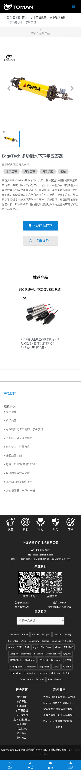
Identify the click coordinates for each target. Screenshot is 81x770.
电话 (30, 767)
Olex (23, 640)
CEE (19, 647)
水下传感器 (22, 715)
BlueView (16, 673)
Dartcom (57, 634)
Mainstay (55, 673)
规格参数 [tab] (10, 407)
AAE (27, 647)
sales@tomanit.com (43, 554)
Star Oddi (13, 640)
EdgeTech (44, 666)
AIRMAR (68, 647)
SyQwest (67, 653)
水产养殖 (22, 701)
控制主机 (22, 728)
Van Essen (46, 647)
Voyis (35, 647)
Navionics (30, 660)
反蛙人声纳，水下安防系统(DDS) (58, 715)
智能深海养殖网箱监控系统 (58, 709)
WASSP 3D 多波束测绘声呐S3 (59, 696)
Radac (25, 634)
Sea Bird (38, 653)
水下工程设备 (38, 17)
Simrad (45, 640)
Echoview (34, 640)
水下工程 (11, 171)
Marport (46, 634)
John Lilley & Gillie (62, 640)
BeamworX (56, 660)
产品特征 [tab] (10, 394)
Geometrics (30, 666)
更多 (57, 727)
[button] (9, 88)
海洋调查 (47, 171)
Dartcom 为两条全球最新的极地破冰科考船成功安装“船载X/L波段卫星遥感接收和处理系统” (59, 703)
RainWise (26, 653)
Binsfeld (14, 634)
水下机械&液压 (21, 719)
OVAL (68, 660)
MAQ (68, 634)
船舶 (63, 171)
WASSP (35, 634)
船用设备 (22, 706)
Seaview (40, 679)
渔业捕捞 (22, 696)
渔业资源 (22, 733)
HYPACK (43, 660)
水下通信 (22, 724)
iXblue (56, 666)
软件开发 (22, 737)
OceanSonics (26, 679)
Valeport (14, 653)
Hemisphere (16, 666)
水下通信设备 (58, 17)
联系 (70, 767)
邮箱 (50, 767)
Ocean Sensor (53, 653)
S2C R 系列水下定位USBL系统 (39, 289)
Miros (58, 647)
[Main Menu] (73, 7)
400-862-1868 (43, 550)
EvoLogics (29, 673)
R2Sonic (67, 666)
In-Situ (66, 673)
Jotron (11, 647)
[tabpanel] (40, 400)
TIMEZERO (16, 660)
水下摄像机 (22, 710)
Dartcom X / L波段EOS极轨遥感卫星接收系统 (58, 722)
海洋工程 (29, 171)
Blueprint (43, 673)
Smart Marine (54, 679)
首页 (24, 17)
